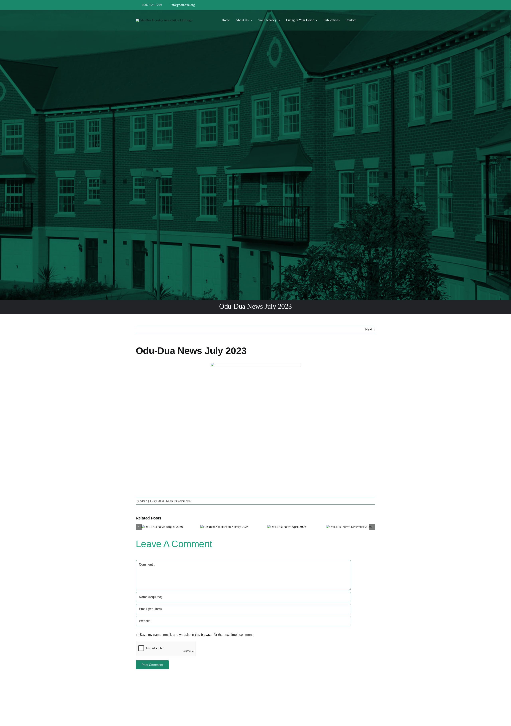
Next (368, 329)
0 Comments (183, 500)
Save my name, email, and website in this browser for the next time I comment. (196, 634)
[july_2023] (255, 364)
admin (143, 500)
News (169, 500)
